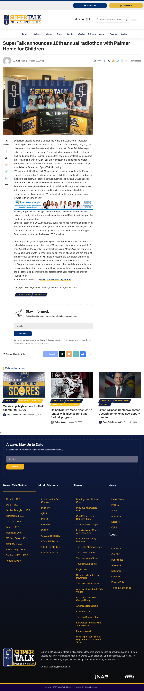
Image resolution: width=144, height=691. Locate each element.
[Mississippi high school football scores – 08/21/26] (24, 385)
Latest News (39, 294)
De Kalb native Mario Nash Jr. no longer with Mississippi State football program (71, 413)
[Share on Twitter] (109, 61)
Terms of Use (45, 340)
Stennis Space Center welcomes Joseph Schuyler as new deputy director (119, 413)
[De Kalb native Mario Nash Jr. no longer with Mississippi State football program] (72, 385)
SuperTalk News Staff (16, 415)
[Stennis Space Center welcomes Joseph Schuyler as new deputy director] (120, 385)
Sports (37, 401)
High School (25, 401)
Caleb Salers (60, 422)
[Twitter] (79, 19)
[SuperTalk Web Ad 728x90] (53, 204)
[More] (126, 61)
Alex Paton (21, 61)
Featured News (23, 294)
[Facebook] (76, 19)
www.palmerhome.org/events (55, 279)
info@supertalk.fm (61, 667)
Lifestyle (105, 404)
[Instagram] (86, 19)
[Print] (122, 61)
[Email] (113, 61)
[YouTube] (83, 19)
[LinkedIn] (90, 19)
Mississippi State (60, 404)
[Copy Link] (118, 61)
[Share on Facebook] (104, 61)
